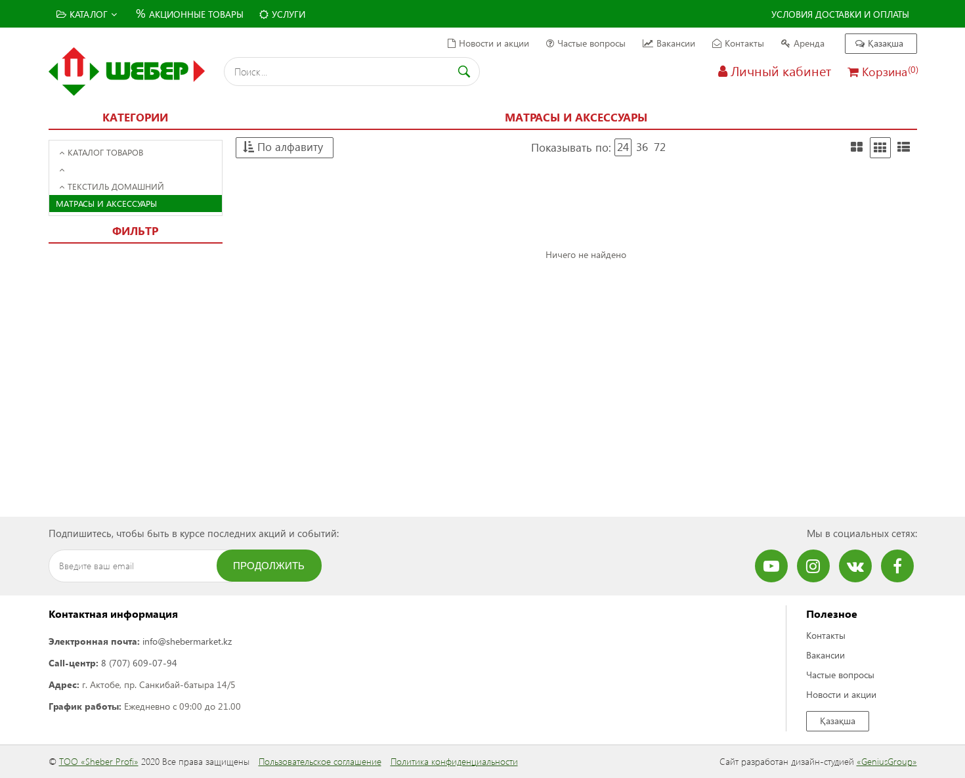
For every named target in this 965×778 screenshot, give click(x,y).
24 (623, 146)
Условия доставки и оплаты (840, 14)
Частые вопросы (591, 43)
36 (642, 146)
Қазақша (885, 43)
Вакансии (675, 43)
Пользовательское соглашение (320, 761)
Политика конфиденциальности (454, 761)
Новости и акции (494, 43)
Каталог (89, 14)
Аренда (809, 43)
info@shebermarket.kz (187, 641)
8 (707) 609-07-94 (139, 663)
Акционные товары (190, 13)
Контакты (744, 43)
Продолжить (269, 565)
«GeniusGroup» (887, 761)
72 (660, 146)
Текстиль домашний (116, 186)
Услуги (288, 14)
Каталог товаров (105, 152)
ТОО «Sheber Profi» (99, 761)
